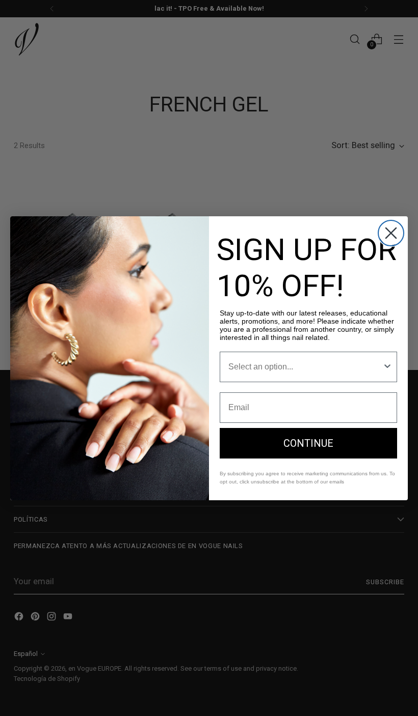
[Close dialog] (391, 233)
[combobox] (305, 367)
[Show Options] (387, 367)
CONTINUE (308, 443)
